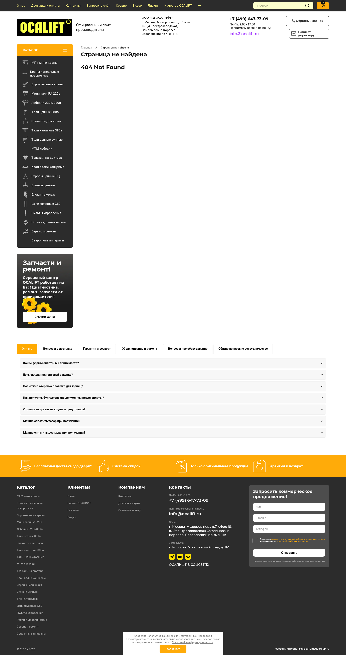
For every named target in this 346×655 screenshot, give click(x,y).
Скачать (73, 510)
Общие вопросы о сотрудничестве (243, 348)
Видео (137, 5)
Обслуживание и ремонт (139, 348)
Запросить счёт (98, 5)
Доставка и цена (129, 503)
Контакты (73, 5)
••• (199, 5)
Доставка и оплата (45, 5)
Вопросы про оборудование (187, 348)
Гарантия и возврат (97, 348)
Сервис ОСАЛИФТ (79, 503)
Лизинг (153, 5)
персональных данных (314, 561)
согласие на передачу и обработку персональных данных (298, 539)
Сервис (121, 5)
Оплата (27, 348)
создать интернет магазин (292, 648)
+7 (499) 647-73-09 (249, 18)
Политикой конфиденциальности (292, 541)
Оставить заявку (129, 510)
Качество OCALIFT (178, 5)
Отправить (289, 553)
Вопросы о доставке (57, 348)
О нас (21, 5)
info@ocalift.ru (244, 33)
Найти (307, 5)
